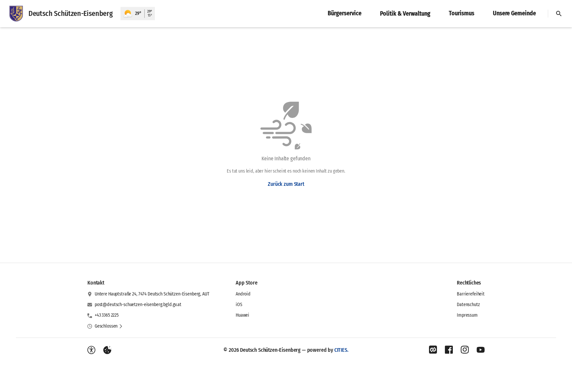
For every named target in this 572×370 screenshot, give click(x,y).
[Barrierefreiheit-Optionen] (91, 350)
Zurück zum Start (286, 184)
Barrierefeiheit (471, 294)
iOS (239, 304)
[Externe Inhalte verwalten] (107, 350)
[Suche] (558, 13)
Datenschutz (468, 304)
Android (243, 294)
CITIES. (341, 350)
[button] (109, 326)
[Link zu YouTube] (481, 350)
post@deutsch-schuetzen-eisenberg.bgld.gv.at (138, 304)
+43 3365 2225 (107, 315)
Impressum (467, 315)
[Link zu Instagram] (465, 350)
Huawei (242, 315)
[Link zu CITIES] (433, 350)
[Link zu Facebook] (449, 350)
